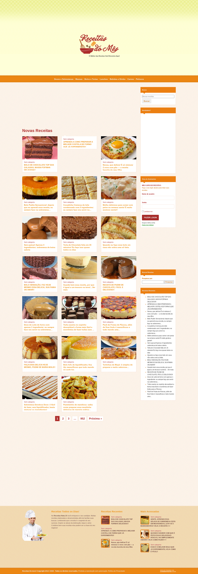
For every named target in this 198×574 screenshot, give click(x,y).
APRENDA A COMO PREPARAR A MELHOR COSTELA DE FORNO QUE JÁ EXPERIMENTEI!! (78, 144)
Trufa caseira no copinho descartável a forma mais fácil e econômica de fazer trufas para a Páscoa (78, 327)
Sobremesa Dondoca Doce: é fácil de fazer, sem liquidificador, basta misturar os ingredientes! (39, 407)
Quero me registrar (148, 225)
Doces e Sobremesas (63, 79)
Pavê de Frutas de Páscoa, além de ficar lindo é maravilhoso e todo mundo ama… (117, 327)
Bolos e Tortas (91, 79)
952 (82, 418)
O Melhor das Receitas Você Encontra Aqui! (104, 56)
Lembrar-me (148, 212)
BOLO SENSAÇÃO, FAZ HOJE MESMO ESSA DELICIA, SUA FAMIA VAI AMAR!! (40, 287)
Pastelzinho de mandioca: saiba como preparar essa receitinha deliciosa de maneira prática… (78, 407)
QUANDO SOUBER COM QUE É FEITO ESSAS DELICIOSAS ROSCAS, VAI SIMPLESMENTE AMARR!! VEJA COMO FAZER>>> (157, 536)
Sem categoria (29, 162)
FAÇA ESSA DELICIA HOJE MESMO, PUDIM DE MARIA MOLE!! (39, 366)
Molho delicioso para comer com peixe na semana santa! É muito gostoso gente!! (118, 207)
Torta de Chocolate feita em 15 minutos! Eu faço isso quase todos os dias (77, 247)
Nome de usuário (148, 194)
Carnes (130, 79)
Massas (78, 79)
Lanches (104, 79)
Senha (144, 202)
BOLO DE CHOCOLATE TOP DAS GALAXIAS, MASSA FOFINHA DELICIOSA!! (39, 167)
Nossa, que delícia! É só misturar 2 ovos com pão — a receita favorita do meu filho (118, 167)
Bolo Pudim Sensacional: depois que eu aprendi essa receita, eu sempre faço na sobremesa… (39, 207)
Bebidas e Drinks (117, 79)
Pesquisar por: (147, 278)
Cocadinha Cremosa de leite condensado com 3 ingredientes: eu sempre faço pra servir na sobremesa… (78, 207)
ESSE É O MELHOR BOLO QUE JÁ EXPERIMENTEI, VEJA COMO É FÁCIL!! (163, 549)
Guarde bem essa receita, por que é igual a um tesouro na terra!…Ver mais (79, 287)
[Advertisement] (99, 16)
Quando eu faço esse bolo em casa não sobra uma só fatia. (116, 246)
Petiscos (140, 79)
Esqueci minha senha (148, 223)
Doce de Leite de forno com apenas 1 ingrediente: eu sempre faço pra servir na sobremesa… (39, 327)
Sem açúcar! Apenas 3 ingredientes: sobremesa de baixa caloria (39, 247)
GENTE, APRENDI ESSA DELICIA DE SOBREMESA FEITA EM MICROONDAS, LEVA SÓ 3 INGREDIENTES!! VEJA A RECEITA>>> (158, 522)
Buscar (147, 101)
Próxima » (95, 418)
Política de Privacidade (116, 571)
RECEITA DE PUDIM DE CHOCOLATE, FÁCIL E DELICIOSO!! (113, 287)
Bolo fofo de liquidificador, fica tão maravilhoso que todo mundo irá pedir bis (78, 367)
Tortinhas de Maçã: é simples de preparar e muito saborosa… (118, 366)
